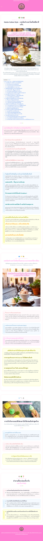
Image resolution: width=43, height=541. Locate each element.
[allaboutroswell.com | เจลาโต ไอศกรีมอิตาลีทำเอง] (21, 6)
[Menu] (1, 6)
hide (9, 79)
